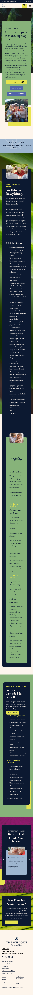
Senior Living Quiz (16, 94)
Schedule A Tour (15, 82)
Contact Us (16, 88)
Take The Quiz (11, 922)
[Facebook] (2, 957)
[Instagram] (6, 957)
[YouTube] (12, 957)
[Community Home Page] (16, 941)
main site (28, 1)
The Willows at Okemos (9, 1)
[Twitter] (9, 957)
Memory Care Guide (16, 858)
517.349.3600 (5, 949)
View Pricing (12, 712)
